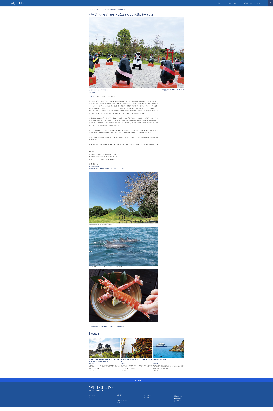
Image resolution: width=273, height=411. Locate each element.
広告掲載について (178, 396)
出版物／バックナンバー (122, 401)
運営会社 (176, 395)
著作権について (177, 400)
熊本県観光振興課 (94, 166)
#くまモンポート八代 (111, 96)
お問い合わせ (177, 402)
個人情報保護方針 (178, 398)
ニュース (258, 3)
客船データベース (238, 3)
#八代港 (103, 96)
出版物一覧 (119, 402)
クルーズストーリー (222, 3)
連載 (230, 3)
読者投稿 (146, 398)
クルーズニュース (121, 398)
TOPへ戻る (137, 380)
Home (90, 9)
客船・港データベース (122, 395)
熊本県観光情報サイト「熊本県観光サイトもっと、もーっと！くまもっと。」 (108, 169)
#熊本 (98, 96)
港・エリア (92, 96)
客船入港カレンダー (248, 3)
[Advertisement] (173, 121)
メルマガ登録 (147, 395)
